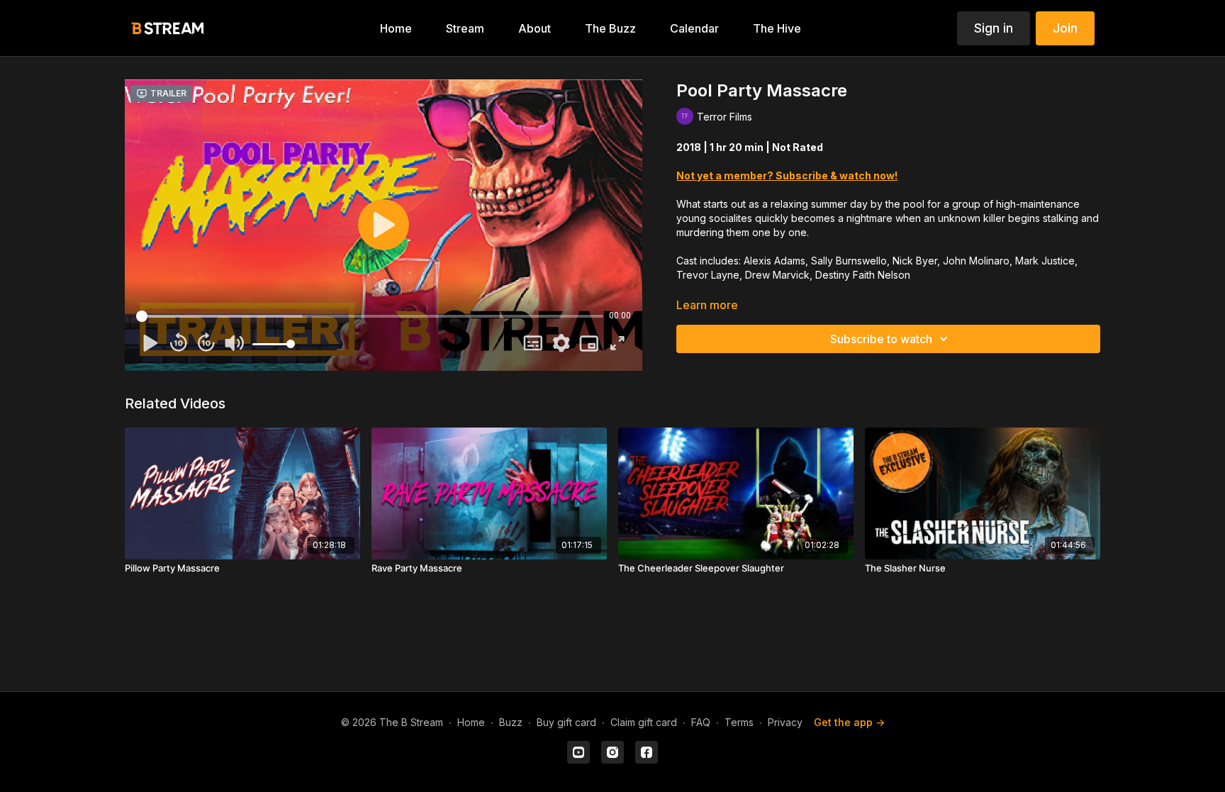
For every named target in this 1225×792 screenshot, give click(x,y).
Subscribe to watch (881, 339)
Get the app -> (849, 722)
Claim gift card (643, 722)
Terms (739, 722)
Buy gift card (566, 722)
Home (471, 722)
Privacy (785, 722)
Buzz (510, 722)
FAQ (700, 722)
